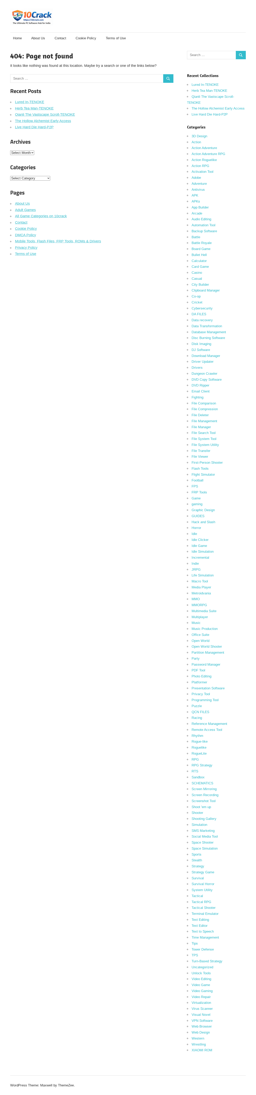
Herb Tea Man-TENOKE (34, 108)
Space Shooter (203, 842)
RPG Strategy (202, 765)
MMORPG (199, 605)
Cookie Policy (86, 38)
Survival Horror (203, 884)
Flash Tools (200, 468)
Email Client (201, 391)
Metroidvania (201, 593)
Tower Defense (203, 949)
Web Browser (202, 1026)
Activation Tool (202, 172)
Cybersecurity (202, 308)
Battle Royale (202, 243)
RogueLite (199, 753)
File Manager (201, 427)
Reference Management (209, 724)
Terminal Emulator (205, 914)
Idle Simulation (203, 551)
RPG (195, 759)
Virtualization (201, 1003)
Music (196, 623)
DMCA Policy (25, 235)
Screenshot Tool (204, 801)
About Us (38, 38)
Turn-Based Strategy (207, 961)
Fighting (197, 397)
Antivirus (198, 190)
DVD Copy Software (207, 379)
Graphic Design (203, 510)
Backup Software (204, 231)
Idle (194, 534)
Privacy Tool (201, 694)
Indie (195, 563)
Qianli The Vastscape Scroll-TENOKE (45, 115)
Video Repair (201, 997)
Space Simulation (205, 848)
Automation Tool (203, 225)
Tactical (197, 896)
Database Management (209, 332)
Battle (196, 237)
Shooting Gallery (204, 819)
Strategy (198, 866)
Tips (195, 943)
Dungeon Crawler (204, 374)
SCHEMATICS (202, 783)
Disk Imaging (201, 344)
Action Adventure (204, 148)
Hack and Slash (203, 522)
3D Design (199, 136)
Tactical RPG (201, 902)
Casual (197, 279)
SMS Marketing (203, 831)
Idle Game (199, 546)
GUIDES (198, 516)
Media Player (201, 587)
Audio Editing (201, 219)
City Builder (200, 285)
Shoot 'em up (201, 807)
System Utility (202, 890)
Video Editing (201, 979)
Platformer (199, 682)
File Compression (205, 409)
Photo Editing (201, 676)
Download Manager (206, 356)
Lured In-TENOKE (29, 102)
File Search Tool (204, 433)
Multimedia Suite (204, 611)
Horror (196, 528)
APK (195, 195)
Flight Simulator (203, 474)
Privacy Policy (26, 248)
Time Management (205, 937)
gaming (197, 504)
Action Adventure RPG (208, 154)
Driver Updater (203, 362)
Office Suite (200, 635)
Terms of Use (116, 38)
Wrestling (199, 1044)
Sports (196, 854)
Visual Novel (201, 1015)
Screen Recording (205, 795)
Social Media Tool (205, 836)
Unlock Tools (201, 973)
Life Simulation (203, 575)
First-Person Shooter (207, 462)
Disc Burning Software (208, 338)
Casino (197, 273)
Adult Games (25, 210)
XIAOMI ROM (202, 1050)
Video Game (201, 985)
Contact (60, 38)
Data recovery (202, 320)
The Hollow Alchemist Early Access (43, 121)
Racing (197, 718)
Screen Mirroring (204, 789)
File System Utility (205, 445)
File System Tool (204, 439)
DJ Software (201, 350)
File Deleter (200, 415)
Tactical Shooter (204, 908)
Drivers (197, 368)
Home (17, 38)
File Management (204, 421)
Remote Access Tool (207, 730)
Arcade (197, 213)
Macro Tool (200, 581)
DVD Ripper (200, 385)
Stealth (197, 860)
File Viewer (200, 457)
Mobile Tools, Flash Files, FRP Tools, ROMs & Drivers (58, 241)
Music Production (205, 629)
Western (198, 1038)
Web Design (201, 1032)
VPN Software (202, 1021)
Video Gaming (202, 991)
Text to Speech (203, 931)
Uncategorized (202, 967)
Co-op (196, 296)
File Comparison (204, 403)
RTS (195, 771)
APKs (196, 201)
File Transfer (201, 451)
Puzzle (197, 706)
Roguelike (199, 747)
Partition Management (208, 652)
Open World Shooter (207, 646)
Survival (198, 878)
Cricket (197, 302)
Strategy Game (203, 872)
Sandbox (198, 777)
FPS (195, 486)
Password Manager (206, 664)
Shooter (197, 813)
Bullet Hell (199, 255)
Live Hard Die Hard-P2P (34, 127)
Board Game (201, 249)
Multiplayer (200, 617)
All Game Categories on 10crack (41, 216)
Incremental (200, 557)
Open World (200, 641)
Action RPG (200, 166)
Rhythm (197, 736)
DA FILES (199, 314)
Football (197, 480)
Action (196, 142)
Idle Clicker (200, 540)
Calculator (199, 261)
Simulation (199, 825)
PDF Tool (198, 670)
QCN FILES (200, 712)
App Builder (200, 207)
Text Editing (200, 920)
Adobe (196, 178)
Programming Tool (205, 700)
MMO (196, 599)
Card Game (200, 267)
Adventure (199, 184)
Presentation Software (208, 688)
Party (196, 658)
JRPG (196, 569)
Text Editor (200, 926)
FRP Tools (199, 492)
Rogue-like (200, 741)
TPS (195, 955)
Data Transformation (207, 326)
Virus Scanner (202, 1009)
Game (196, 498)
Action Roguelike (204, 160)
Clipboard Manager (206, 290)
